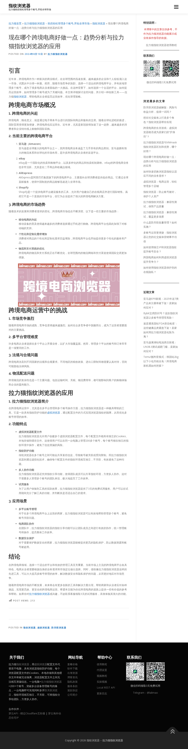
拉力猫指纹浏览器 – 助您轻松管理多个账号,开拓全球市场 (57, 23)
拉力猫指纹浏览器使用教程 (161, 45)
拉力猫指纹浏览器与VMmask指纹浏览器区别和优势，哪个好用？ (160, 147)
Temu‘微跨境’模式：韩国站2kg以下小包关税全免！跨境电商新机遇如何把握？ (160, 361)
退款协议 (72, 690)
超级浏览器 (43, 627)
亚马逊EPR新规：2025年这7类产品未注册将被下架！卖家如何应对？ (161, 303)
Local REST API (106, 687)
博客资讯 (72, 677)
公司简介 (72, 694)
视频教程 (102, 676)
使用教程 (102, 664)
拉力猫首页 (15, 23)
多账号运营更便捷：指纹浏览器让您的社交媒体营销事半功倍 (160, 237)
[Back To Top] (172, 731)
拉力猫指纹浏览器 (58, 54)
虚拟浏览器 (53, 412)
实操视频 (102, 681)
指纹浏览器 (20, 5)
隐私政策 (72, 681)
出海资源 (72, 673)
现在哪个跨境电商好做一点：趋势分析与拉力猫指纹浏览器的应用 (160, 161)
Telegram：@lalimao (145, 692)
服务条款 (72, 686)
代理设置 (102, 670)
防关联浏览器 (58, 627)
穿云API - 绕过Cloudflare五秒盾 (27, 713)
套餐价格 (72, 664)
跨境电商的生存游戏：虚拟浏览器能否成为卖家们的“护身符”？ (160, 132)
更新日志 (102, 693)
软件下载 (72, 668)
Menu (176, 7)
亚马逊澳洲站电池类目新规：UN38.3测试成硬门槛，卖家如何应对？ (160, 347)
